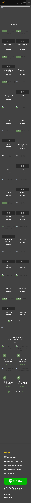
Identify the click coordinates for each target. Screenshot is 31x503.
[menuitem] (9, 321)
